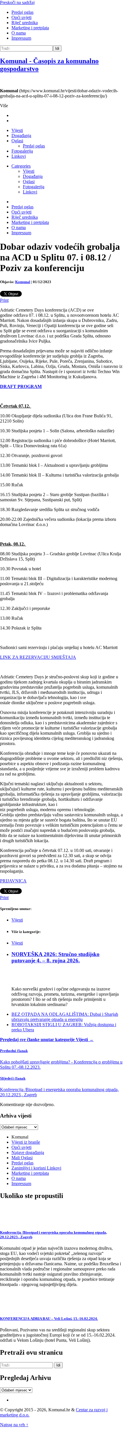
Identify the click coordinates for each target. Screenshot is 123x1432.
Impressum (21, 38)
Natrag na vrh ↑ (14, 1424)
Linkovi (18, 156)
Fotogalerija (22, 151)
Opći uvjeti (21, 17)
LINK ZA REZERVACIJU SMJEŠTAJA (38, 657)
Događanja (21, 135)
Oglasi (17, 140)
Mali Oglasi (22, 1157)
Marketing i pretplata (30, 27)
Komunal (22, 282)
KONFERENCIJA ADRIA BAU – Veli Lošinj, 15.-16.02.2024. (49, 1318)
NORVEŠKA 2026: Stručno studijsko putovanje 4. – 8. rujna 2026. (55, 957)
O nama (18, 32)
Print (4, 300)
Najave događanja (27, 1152)
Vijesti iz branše (25, 1142)
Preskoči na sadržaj (17, 2)
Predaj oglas (22, 12)
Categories (21, 166)
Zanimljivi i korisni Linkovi (36, 1168)
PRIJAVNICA (13, 880)
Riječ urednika (24, 22)
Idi (57, 48)
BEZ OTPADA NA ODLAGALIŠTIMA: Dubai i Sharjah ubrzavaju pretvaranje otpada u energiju (64, 1017)
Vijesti (17, 130)
